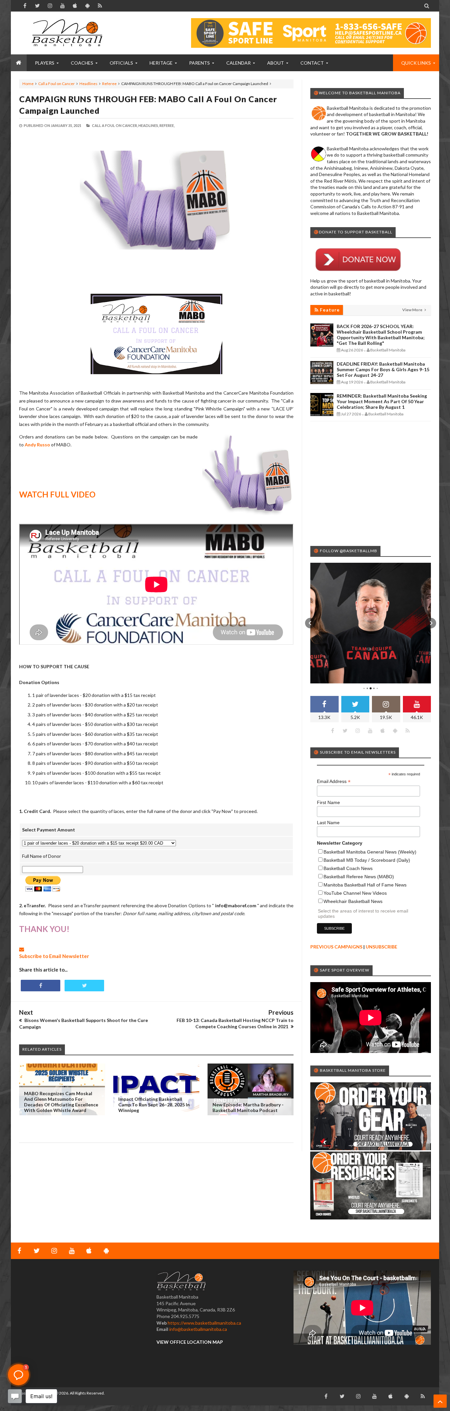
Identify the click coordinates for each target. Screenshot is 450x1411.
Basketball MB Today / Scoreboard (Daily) (366, 860)
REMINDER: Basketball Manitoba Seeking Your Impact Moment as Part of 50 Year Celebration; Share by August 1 (382, 401)
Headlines (88, 83)
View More (412, 309)
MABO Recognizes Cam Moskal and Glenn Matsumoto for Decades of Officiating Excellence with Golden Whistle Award (61, 1102)
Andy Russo (37, 444)
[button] (310, 623)
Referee (109, 83)
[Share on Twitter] (84, 985)
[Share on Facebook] (40, 985)
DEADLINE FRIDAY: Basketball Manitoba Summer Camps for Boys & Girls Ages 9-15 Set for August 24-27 (383, 369)
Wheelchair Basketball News (352, 901)
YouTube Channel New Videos (355, 893)
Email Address (334, 781)
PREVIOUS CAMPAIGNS (336, 946)
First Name (328, 802)
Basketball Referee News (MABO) (358, 876)
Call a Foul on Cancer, (115, 125)
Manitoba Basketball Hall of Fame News (365, 884)
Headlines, (148, 125)
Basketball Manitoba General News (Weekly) (369, 852)
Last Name (328, 822)
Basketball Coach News (348, 868)
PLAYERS (44, 63)
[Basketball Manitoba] (68, 33)
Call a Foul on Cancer (56, 83)
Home (28, 83)
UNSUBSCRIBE (381, 946)
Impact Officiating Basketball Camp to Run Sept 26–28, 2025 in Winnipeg (154, 1104)
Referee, (167, 125)
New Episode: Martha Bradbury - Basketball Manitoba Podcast (248, 1107)
